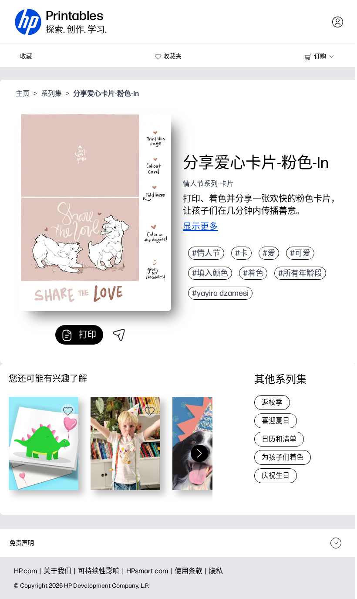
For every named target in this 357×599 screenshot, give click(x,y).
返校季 (272, 402)
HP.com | (29, 571)
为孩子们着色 (282, 457)
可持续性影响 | (102, 571)
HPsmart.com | (150, 571)
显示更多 (200, 226)
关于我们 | (61, 571)
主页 (23, 93)
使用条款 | (192, 571)
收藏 (26, 56)
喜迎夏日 (276, 420)
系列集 (51, 93)
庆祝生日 (276, 475)
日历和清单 (279, 439)
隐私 (216, 571)
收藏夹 (172, 56)
